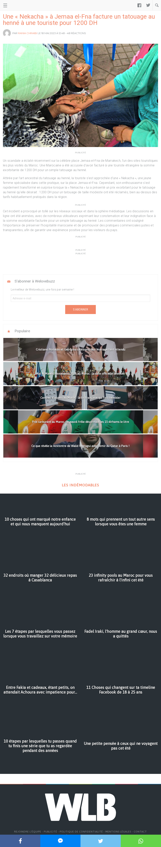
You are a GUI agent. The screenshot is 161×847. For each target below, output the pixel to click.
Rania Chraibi (27, 33)
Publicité (50, 831)
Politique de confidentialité (81, 831)
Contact (140, 831)
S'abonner (80, 309)
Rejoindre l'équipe (27, 831)
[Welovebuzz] (18, 5)
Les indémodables (80, 485)
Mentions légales (118, 831)
